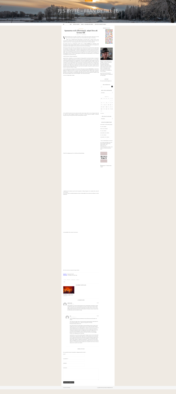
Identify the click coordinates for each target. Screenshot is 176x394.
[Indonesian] (107, 35)
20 (106, 106)
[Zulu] (112, 43)
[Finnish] (106, 33)
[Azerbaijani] (110, 29)
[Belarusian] (112, 29)
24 (101, 108)
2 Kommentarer (83, 34)
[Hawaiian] (108, 34)
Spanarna (77, 279)
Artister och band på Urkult (100, 24)
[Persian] (111, 38)
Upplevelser (81, 28)
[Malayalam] (109, 37)
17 (101, 106)
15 (110, 104)
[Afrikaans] (105, 29)
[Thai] (110, 42)
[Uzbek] (106, 43)
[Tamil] (108, 42)
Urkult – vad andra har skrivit (87, 24)
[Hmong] (111, 34)
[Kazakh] (105, 36)
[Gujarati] (105, 34)
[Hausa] (107, 34)
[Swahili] (105, 42)
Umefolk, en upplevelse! (68, 294)
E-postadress (65, 358)
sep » (103, 113)
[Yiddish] (110, 43)
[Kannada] (112, 35)
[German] (111, 33)
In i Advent (104, 126)
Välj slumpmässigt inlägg (107, 140)
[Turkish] (111, 42)
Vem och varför (76, 24)
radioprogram (73, 279)
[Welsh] (108, 43)
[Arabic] (108, 29)
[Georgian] (110, 33)
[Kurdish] (108, 36)
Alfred (101, 145)
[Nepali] (108, 38)
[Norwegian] (109, 38)
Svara (98, 302)
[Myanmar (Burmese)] (107, 38)
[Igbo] (106, 35)
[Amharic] (107, 29)
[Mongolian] (106, 38)
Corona (65, 279)
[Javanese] (111, 35)
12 (104, 104)
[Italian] (109, 35)
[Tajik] (107, 42)
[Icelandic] (105, 35)
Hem (70, 24)
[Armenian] (109, 29)
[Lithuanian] (105, 37)
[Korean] (107, 36)
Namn (64, 354)
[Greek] (112, 33)
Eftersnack (68, 279)
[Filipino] (105, 33)
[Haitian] (106, 34)
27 (106, 108)
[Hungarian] (112, 34)
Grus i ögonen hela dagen (104, 142)
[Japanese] (110, 35)
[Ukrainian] (112, 42)
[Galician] (109, 33)
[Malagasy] (108, 37)
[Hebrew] (109, 34)
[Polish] (112, 38)
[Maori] (112, 37)
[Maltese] (111, 37)
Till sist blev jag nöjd (109, 124)
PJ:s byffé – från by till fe (88, 10)
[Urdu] (105, 43)
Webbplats (65, 363)
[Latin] (111, 36)
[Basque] (111, 29)
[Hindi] (110, 34)
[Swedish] (106, 42)
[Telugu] (109, 42)
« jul (101, 113)
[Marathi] (105, 38)
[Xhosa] (109, 43)
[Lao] (110, 36)
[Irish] (108, 35)
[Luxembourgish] (106, 37)
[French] (107, 33)
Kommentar (65, 367)
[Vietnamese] (107, 43)
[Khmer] (106, 36)
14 (108, 104)
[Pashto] (110, 38)
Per (64, 281)
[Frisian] (108, 33)
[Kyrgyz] (109, 36)
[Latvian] (112, 36)
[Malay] (110, 37)
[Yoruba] (111, 43)
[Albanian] (106, 29)
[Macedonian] (107, 37)
